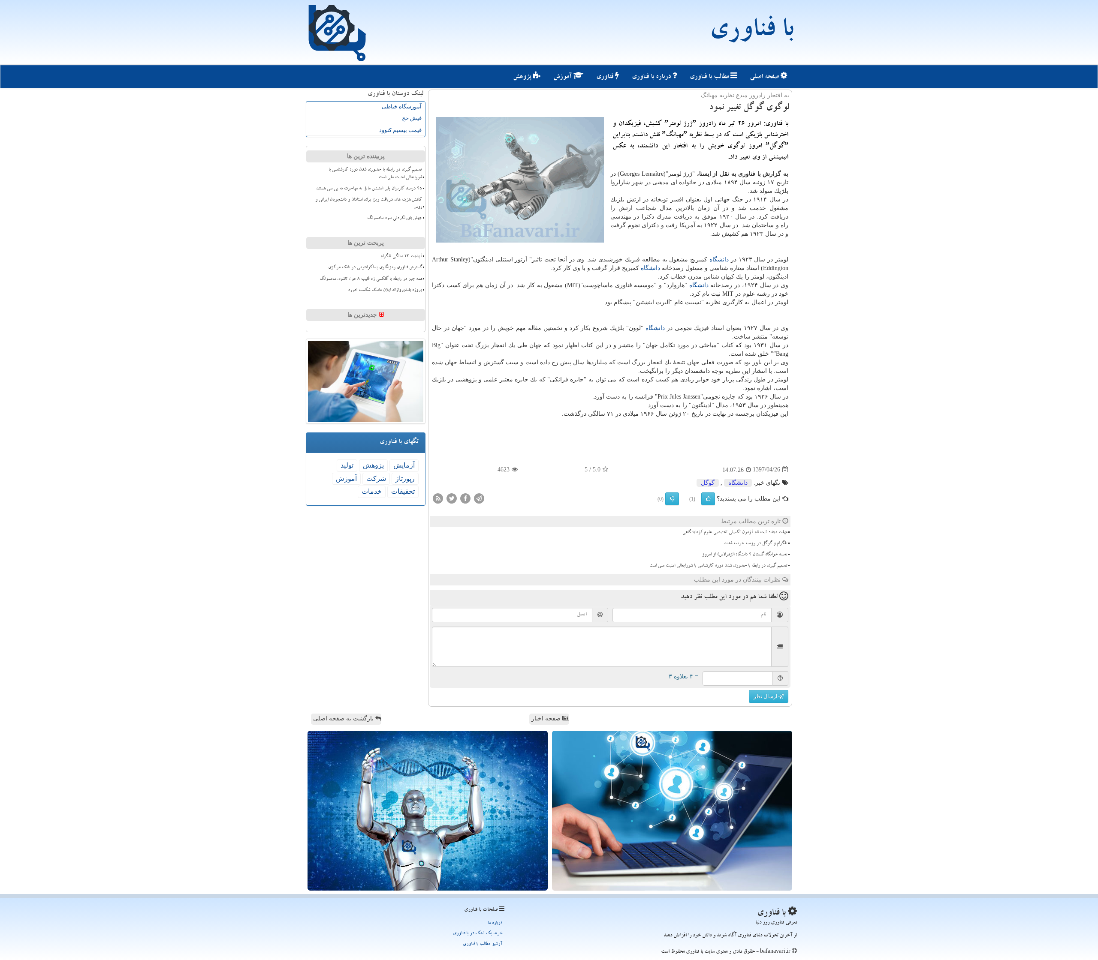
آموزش (563, 77)
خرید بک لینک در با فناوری (477, 933)
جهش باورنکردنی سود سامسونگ (394, 218)
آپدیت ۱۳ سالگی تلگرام (401, 256)
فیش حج (412, 118)
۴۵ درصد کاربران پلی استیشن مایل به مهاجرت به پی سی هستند (369, 189)
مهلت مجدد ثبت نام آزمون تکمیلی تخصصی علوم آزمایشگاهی (734, 532)
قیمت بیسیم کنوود (400, 130)
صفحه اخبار (546, 718)
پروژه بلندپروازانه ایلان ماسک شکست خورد (385, 290)
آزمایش (404, 465)
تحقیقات (403, 491)
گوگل (708, 483)
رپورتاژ (405, 478)
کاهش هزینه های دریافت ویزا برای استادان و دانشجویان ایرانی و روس (368, 204)
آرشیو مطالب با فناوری (482, 944)
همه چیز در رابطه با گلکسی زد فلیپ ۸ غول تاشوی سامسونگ (371, 279)
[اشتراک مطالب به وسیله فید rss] (438, 498)
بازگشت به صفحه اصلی (344, 718)
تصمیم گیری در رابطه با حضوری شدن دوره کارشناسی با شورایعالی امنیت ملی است (718, 566)
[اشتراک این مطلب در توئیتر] (452, 498)
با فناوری (751, 32)
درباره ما (495, 923)
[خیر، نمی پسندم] (672, 498)
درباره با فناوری (652, 77)
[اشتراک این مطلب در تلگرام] (479, 498)
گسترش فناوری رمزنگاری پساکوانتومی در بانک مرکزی (375, 267)
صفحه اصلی (765, 77)
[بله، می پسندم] (708, 498)
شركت (376, 478)
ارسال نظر (766, 696)
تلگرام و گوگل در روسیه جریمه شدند (755, 543)
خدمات (372, 491)
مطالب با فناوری (710, 77)
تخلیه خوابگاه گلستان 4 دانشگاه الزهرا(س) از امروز (744, 555)
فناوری (605, 77)
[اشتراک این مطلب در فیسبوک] (465, 498)
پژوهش (523, 77)
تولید (347, 465)
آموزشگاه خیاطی (402, 106)
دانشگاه (719, 259)
